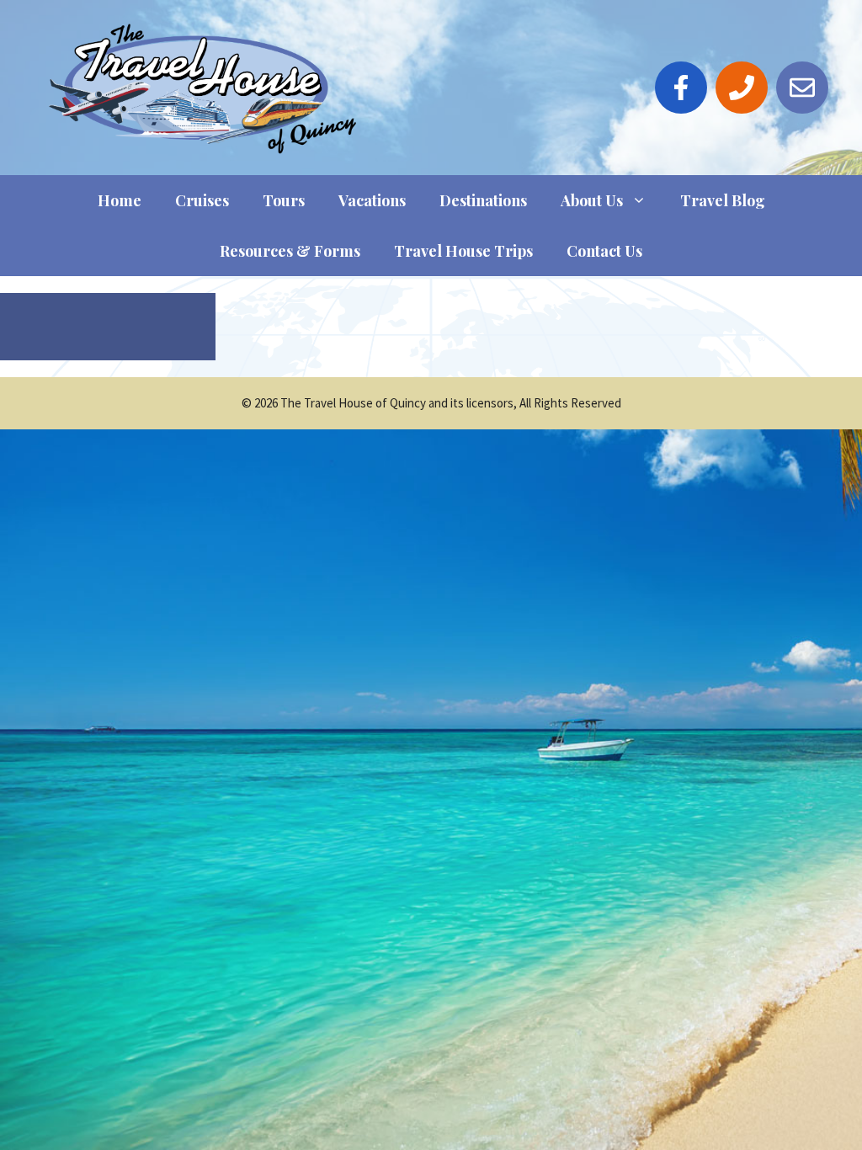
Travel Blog (722, 200)
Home (119, 200)
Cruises (202, 200)
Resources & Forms (290, 251)
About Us (592, 200)
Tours (284, 200)
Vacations (372, 200)
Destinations (483, 200)
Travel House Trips (463, 251)
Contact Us (604, 251)
